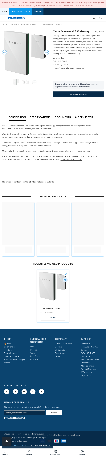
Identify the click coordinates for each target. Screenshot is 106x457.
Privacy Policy (73, 435)
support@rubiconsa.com (71, 159)
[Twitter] (32, 391)
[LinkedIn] (41, 391)
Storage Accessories (19, 24)
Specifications (40, 117)
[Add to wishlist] (65, 273)
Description (17, 117)
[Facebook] (6, 391)
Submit (54, 413)
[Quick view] (65, 279)
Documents (63, 117)
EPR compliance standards (42, 182)
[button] (4, 52)
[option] (25, 52)
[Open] (6, 441)
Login (53, 317)
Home (4, 11)
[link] (18, 251)
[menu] (3, 18)
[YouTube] (24, 391)
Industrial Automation (20, 11)
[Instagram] (15, 391)
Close (104, 4)
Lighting (38, 11)
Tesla (34, 24)
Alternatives (84, 117)
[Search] (94, 18)
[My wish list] (100, 18)
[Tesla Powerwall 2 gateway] (53, 286)
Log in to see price (78, 94)
